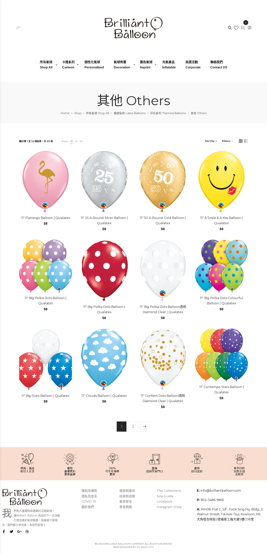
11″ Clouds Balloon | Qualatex (104, 396)
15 (76, 141)
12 (72, 141)
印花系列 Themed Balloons (168, 113)
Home (65, 113)
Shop (77, 113)
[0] (243, 27)
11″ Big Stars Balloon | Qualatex (46, 396)
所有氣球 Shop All (97, 113)
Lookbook (164, 501)
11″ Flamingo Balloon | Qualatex (45, 218)
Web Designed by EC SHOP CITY (133, 547)
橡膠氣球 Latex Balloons (129, 113)
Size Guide (165, 496)
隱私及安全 (89, 496)
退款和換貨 (127, 491)
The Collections (169, 491)
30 (81, 141)
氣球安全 (125, 501)
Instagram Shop (169, 507)
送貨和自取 (127, 496)
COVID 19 (89, 501)
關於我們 (88, 507)
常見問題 (125, 507)
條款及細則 (89, 491)
